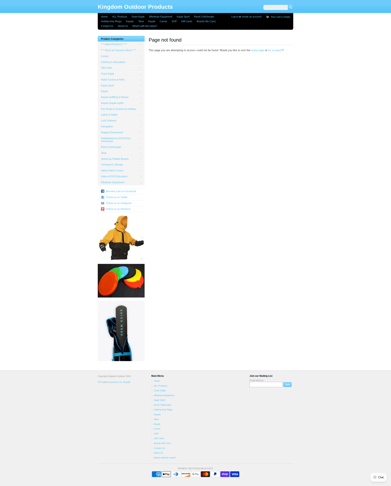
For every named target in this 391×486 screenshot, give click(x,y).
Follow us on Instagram (119, 203)
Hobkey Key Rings (111, 21)
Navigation (107, 126)
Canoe (163, 21)
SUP (174, 21)
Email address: (256, 380)
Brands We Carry (206, 21)
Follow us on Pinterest (118, 209)
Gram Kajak (138, 16)
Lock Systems (108, 120)
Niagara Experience (112, 132)
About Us (123, 26)
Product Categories (112, 38)
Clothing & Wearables (113, 62)
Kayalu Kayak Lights (112, 103)
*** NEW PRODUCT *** (114, 44)
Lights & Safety (109, 114)
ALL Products (119, 16)
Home (104, 16)
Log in (234, 16)
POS (100, 382)
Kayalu (130, 21)
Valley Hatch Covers (112, 170)
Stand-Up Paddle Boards (115, 159)
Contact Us (107, 26)
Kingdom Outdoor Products (135, 7)
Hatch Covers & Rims (113, 79)
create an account (251, 16)
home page (257, 50)
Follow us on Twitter (117, 197)
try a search (275, 50)
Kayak (151, 21)
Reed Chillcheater (204, 16)
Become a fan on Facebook (121, 191)
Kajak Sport (183, 16)
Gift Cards (186, 21)
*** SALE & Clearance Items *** (118, 50)
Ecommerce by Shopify (118, 382)
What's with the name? (144, 26)
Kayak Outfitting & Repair (115, 97)
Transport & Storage (112, 164)
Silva (141, 21)
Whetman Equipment (160, 16)
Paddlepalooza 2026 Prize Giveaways (116, 140)
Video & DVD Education (114, 176)
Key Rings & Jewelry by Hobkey (118, 109)
